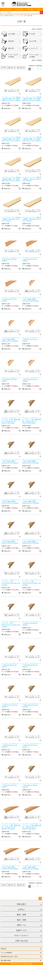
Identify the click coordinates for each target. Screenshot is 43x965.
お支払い (21, 909)
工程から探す (30, 9)
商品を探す (21, 904)
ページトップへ (40, 898)
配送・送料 (21, 915)
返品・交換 (21, 920)
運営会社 (3, 949)
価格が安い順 (11, 67)
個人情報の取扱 (6, 960)
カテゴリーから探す (6, 9)
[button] (40, 69)
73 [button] (38, 69)
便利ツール (21, 925)
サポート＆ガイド (21, 936)
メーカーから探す (19, 9)
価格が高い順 (20, 67)
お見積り (39, 9)
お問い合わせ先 (21, 941)
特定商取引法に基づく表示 (9, 956)
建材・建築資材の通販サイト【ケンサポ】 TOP (13, 15)
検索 (41, 12)
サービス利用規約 (6, 952)
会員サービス (21, 930)
